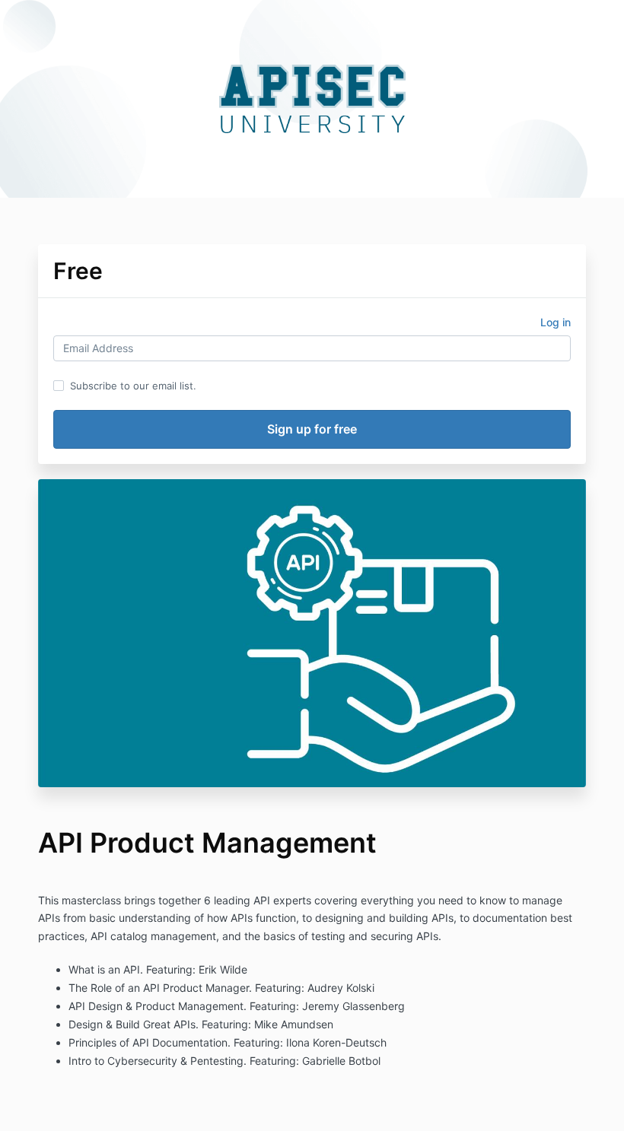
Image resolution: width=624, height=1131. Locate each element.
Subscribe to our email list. (133, 386)
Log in (555, 322)
